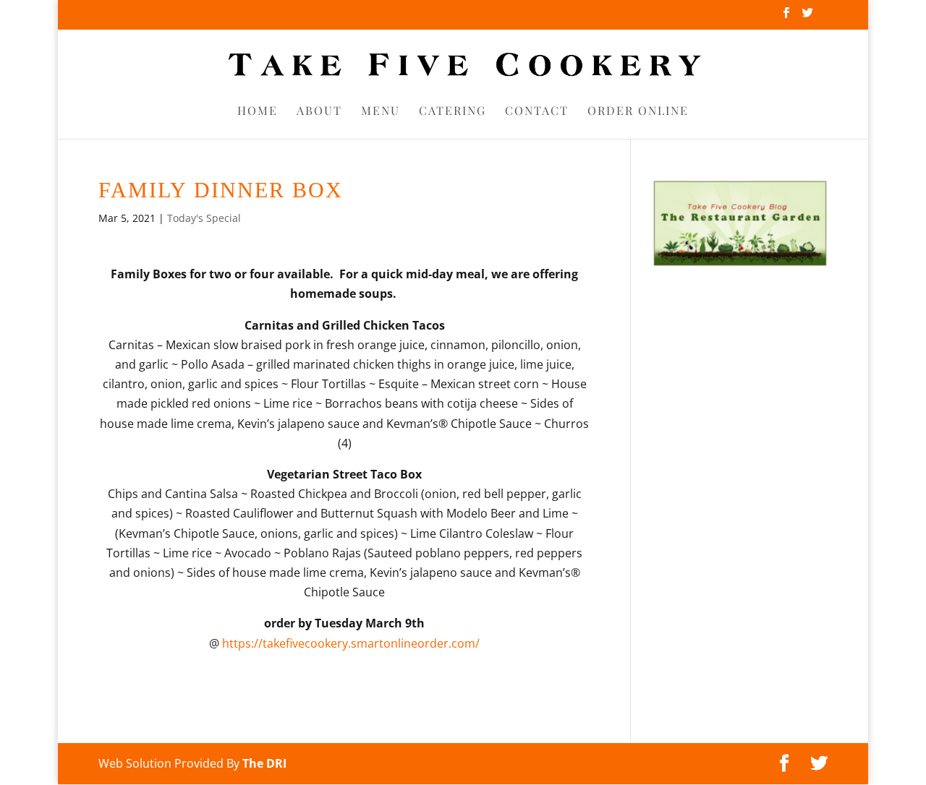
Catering (452, 112)
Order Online (638, 112)
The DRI (264, 763)
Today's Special (204, 218)
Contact (537, 112)
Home (257, 112)
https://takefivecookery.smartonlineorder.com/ (351, 643)
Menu (380, 112)
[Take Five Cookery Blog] (740, 263)
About (319, 112)
